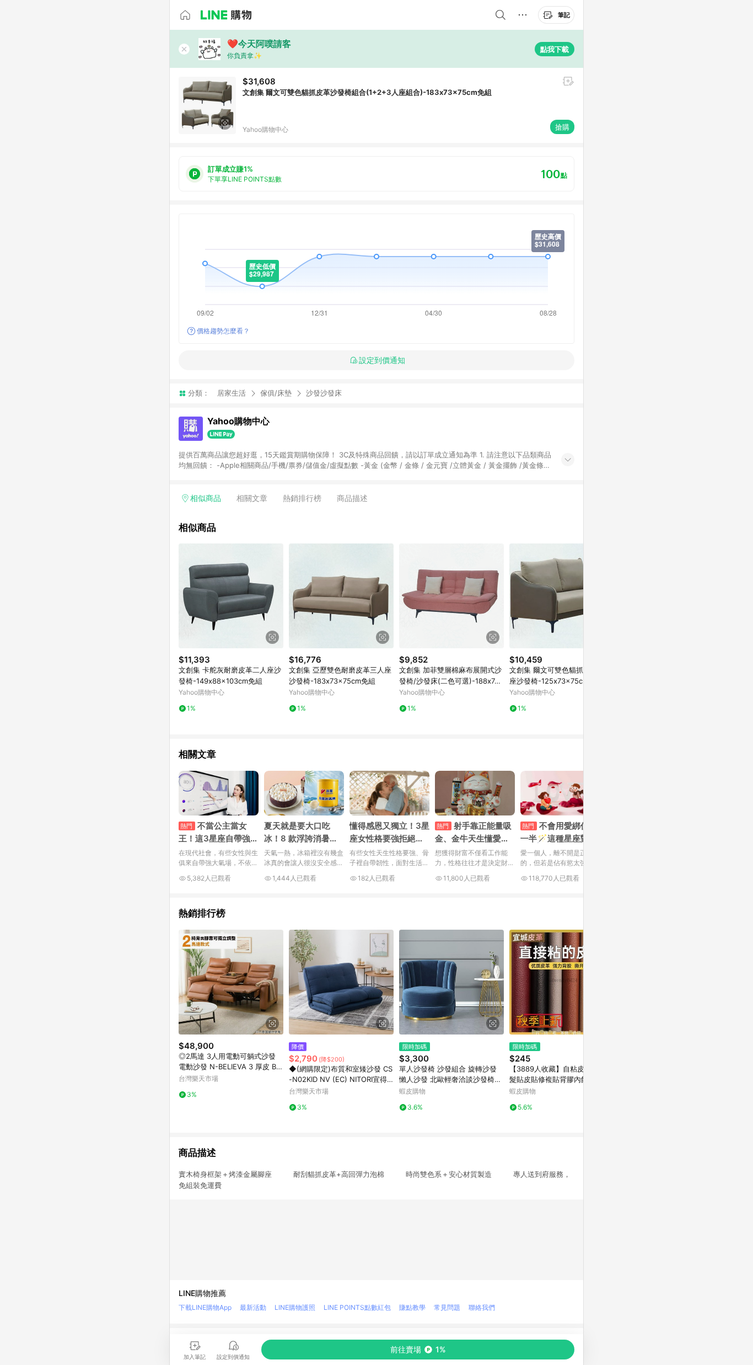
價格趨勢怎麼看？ (223, 331)
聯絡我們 (482, 1307)
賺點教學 (412, 1307)
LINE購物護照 (295, 1307)
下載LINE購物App (205, 1307)
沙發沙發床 (324, 393)
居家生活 (231, 392)
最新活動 (253, 1307)
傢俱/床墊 (276, 392)
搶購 (562, 126)
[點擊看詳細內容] (231, 595)
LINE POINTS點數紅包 (357, 1307)
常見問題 (447, 1307)
